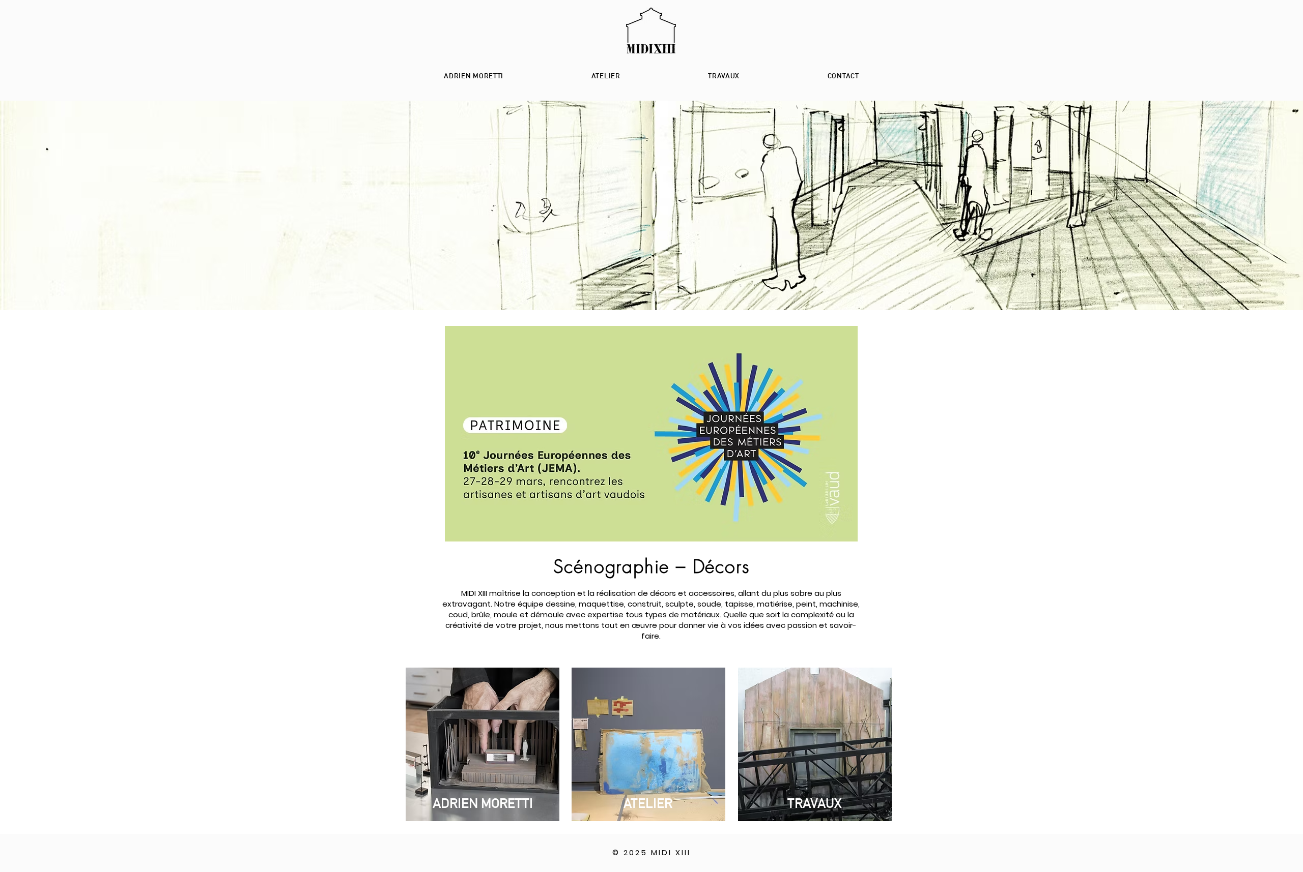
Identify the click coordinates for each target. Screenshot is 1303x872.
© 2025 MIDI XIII (651, 852)
